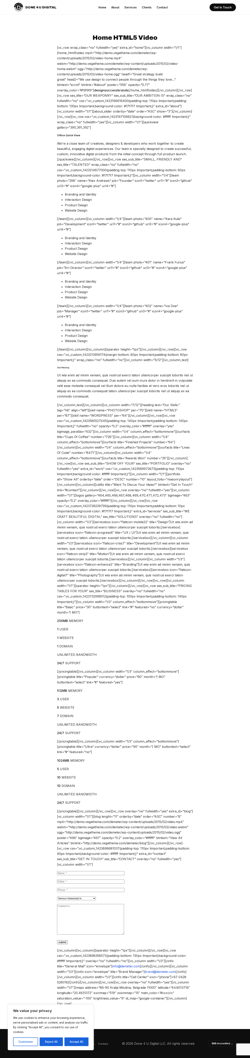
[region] (51, 1027)
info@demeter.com (126, 966)
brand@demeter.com (160, 972)
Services (130, 7)
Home (102, 7)
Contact (162, 7)
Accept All (76, 1041)
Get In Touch (223, 7)
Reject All (51, 1041)
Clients (147, 7)
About (115, 7)
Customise (25, 1041)
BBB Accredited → (222, 1043)
